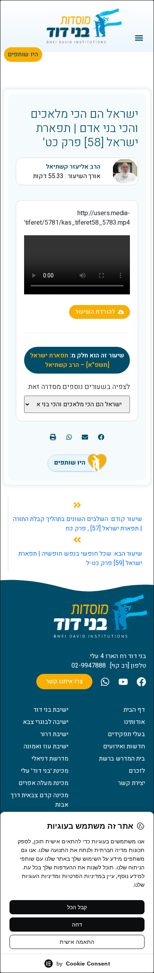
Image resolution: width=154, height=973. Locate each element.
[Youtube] (123, 681)
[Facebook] (141, 681)
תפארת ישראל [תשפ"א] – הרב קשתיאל (69, 360)
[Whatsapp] (105, 681)
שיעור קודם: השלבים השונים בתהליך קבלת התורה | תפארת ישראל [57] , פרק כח (77, 523)
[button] (139, 37)
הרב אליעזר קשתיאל (73, 166)
